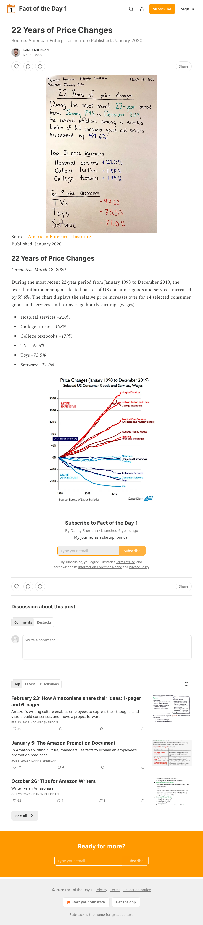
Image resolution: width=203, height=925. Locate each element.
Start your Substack (88, 902)
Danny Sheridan (36, 50)
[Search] (131, 9)
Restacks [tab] (44, 622)
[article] (101, 713)
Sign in (187, 8)
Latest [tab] (30, 684)
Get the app (126, 902)
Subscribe (162, 8)
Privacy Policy (139, 567)
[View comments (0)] (28, 66)
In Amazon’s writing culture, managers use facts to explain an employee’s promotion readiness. (74, 752)
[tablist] (32, 622)
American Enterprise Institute (59, 236)
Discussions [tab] (49, 684)
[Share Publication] (142, 9)
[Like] (16, 66)
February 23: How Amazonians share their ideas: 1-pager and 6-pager (76, 701)
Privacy (101, 889)
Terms (115, 889)
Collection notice (137, 889)
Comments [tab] (23, 622)
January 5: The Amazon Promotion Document (63, 743)
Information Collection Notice (100, 567)
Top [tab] (17, 684)
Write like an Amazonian (32, 788)
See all (21, 815)
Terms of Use (125, 562)
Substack (77, 914)
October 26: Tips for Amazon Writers (53, 781)
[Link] (4, 258)
